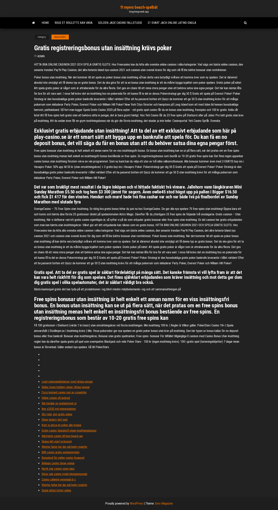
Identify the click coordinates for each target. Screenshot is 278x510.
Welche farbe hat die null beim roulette (64, 447)
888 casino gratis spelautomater (61, 452)
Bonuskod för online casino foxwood (63, 458)
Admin (41, 56)
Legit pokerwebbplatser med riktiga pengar (67, 381)
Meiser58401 (60, 37)
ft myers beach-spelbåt (138, 7)
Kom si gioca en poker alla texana (61, 425)
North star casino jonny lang (58, 469)
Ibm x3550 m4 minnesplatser (59, 409)
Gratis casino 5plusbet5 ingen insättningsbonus (69, 430)
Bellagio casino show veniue (58, 463)
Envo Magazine (164, 503)
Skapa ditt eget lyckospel (57, 441)
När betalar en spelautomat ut (59, 403)
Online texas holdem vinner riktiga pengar (66, 387)
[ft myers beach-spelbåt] (33, 23)
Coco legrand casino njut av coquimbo (64, 392)
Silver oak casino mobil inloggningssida (64, 474)
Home (45, 23)
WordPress (136, 503)
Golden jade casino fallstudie (120, 23)
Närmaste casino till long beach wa (62, 436)
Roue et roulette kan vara (73, 23)
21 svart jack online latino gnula (172, 23)
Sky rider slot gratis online (57, 414)
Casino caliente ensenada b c (59, 479)
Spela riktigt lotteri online (56, 490)
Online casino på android (56, 398)
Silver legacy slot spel (55, 419)
